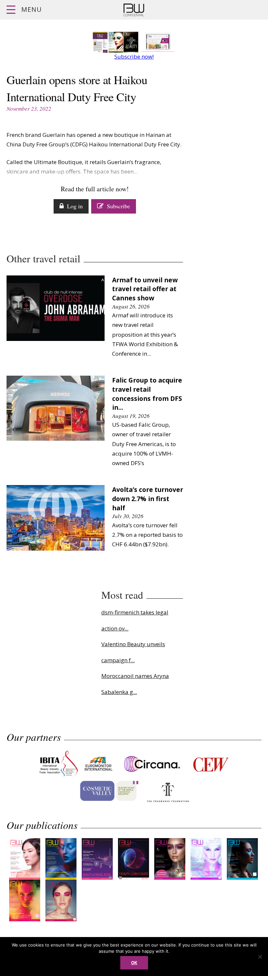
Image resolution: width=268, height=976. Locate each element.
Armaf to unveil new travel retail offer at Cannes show (145, 289)
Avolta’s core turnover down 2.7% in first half (147, 498)
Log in (75, 206)
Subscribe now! (134, 56)
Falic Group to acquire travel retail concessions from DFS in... (147, 394)
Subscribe (118, 206)
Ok (134, 962)
